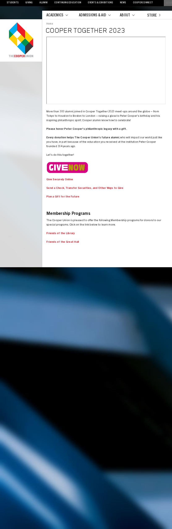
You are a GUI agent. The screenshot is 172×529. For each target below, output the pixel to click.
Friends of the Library (60, 233)
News (123, 2)
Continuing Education (67, 2)
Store (152, 16)
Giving (29, 2)
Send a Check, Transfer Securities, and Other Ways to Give (84, 188)
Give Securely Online (59, 179)
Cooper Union (21, 40)
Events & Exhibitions (100, 2)
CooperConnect (143, 2)
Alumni (43, 2)
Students (13, 2)
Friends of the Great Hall (62, 242)
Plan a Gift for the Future (62, 197)
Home (49, 24)
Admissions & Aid (92, 15)
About (125, 15)
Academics (54, 15)
